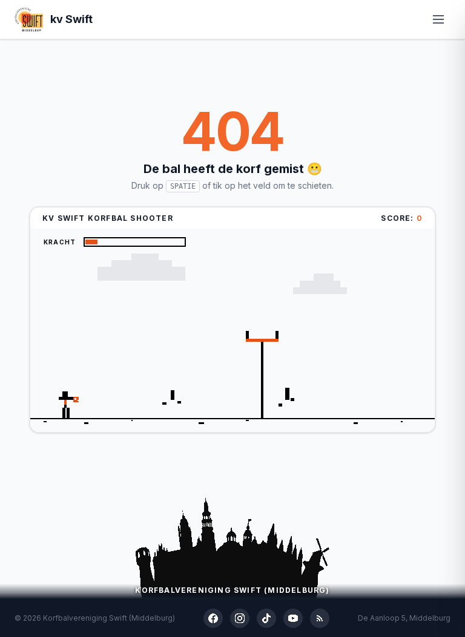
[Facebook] (213, 618)
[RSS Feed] (319, 618)
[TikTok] (266, 618)
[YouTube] (293, 618)
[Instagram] (239, 618)
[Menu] (438, 19)
